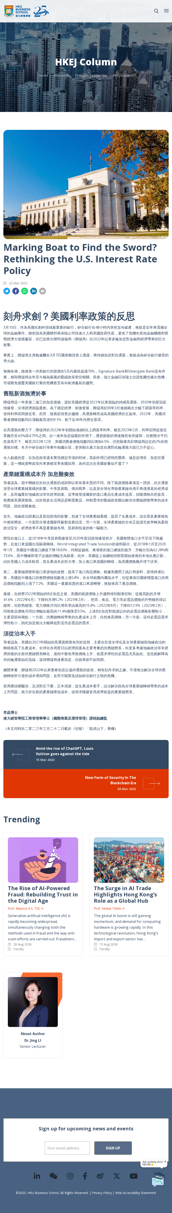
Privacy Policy (102, 1193)
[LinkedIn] (37, 1176)
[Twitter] (117, 1176)
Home (43, 75)
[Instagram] (70, 1176)
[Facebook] (85, 1176)
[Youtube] (134, 1176)
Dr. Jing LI (32, 1040)
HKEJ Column (123, 75)
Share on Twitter (6, 291)
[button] (156, 11)
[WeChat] (53, 1176)
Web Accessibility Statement (135, 1193)
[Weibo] (100, 1176)
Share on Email (42, 291)
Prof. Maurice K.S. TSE (24, 908)
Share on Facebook (15, 291)
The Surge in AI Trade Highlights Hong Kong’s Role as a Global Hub (125, 894)
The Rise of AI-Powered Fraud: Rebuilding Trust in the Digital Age (43, 894)
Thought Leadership (91, 75)
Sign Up (113, 1148)
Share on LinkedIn (33, 291)
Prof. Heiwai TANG (107, 908)
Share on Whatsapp (24, 291)
